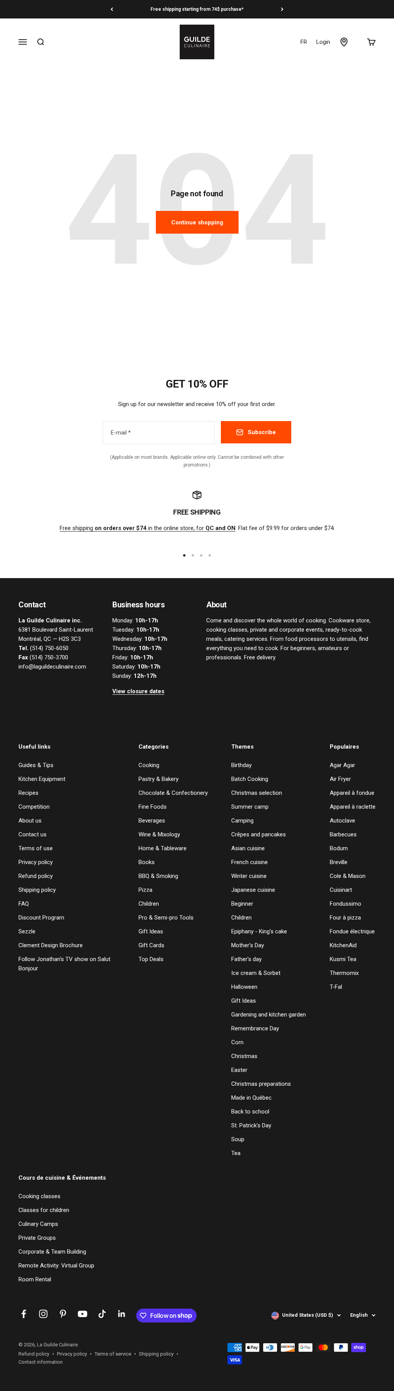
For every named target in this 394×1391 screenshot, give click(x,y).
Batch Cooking (249, 779)
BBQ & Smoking (158, 876)
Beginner (242, 903)
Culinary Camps (38, 1223)
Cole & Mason (348, 876)
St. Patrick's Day (251, 1125)
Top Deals (151, 959)
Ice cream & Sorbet (255, 973)
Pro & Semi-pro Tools (166, 917)
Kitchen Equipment (41, 779)
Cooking (149, 765)
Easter (239, 1070)
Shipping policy (37, 889)
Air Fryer (340, 779)
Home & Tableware (163, 848)
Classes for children (43, 1210)
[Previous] (111, 9)
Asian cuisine (248, 848)
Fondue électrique (352, 931)
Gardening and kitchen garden (268, 1014)
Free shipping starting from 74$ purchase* (197, 9)
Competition (34, 806)
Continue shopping (197, 222)
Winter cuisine (249, 876)
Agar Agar (342, 765)
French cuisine (249, 862)
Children (149, 903)
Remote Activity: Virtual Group (56, 1265)
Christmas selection (256, 792)
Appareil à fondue (352, 792)
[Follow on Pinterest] (63, 1314)
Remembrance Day (255, 1028)
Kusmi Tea (343, 959)
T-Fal (336, 986)
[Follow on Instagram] (43, 1314)
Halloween (244, 986)
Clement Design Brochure (50, 945)
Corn (237, 1042)
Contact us (32, 834)
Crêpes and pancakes (258, 834)
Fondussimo (345, 903)
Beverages (152, 820)
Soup (237, 1139)
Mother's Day (247, 945)
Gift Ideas (151, 931)
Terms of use (35, 848)
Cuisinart (341, 889)
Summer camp (250, 806)
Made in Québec (251, 1097)
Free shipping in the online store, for (147, 528)
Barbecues (343, 834)
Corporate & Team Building (52, 1251)
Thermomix (344, 973)
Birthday (241, 765)
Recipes (28, 792)
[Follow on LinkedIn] (122, 1314)
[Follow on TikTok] (102, 1314)
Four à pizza (345, 917)
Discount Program (41, 917)
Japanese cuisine (253, 889)
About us (30, 820)
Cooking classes (39, 1196)
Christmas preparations (261, 1083)
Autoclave (342, 820)
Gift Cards (151, 945)
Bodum (339, 848)
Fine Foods (153, 806)
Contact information (40, 1362)
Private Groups (37, 1237)
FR (304, 41)
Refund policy (35, 876)
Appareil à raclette (353, 806)
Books (147, 862)
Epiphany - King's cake (259, 931)
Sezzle (26, 931)
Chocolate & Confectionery (173, 792)
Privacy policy (35, 862)
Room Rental (34, 1279)
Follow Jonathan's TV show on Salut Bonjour (64, 964)
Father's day (246, 959)
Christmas (244, 1056)
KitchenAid (343, 945)
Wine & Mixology (159, 834)
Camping (242, 820)
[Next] (282, 9)
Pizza (145, 889)
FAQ (23, 903)
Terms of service (113, 1354)
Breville (338, 862)
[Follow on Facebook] (23, 1314)
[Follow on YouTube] (82, 1314)
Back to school (250, 1111)
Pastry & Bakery (159, 779)
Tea (235, 1153)
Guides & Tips (35, 765)
